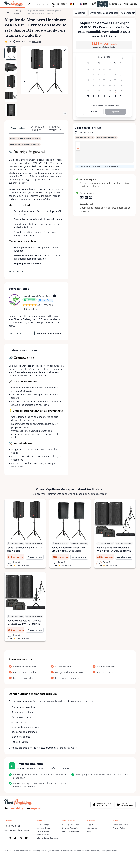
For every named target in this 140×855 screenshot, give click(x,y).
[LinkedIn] (10, 837)
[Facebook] (5, 837)
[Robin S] (14, 300)
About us (91, 825)
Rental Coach (43, 834)
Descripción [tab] (18, 128)
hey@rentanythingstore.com (17, 830)
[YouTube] (26, 837)
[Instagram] (20, 837)
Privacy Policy (119, 828)
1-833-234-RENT (12, 826)
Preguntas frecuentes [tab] (55, 128)
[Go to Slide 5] (11, 109)
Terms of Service (120, 825)
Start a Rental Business (47, 838)
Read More (14, 271)
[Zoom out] (78, 148)
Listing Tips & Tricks (71, 831)
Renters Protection (70, 825)
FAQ (89, 831)
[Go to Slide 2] (11, 67)
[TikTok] (15, 837)
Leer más (13, 333)
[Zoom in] (78, 144)
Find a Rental (43, 825)
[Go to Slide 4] (11, 95)
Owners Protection (70, 828)
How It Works (43, 831)
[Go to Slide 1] (11, 53)
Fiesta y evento (17, 11)
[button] (44, 70)
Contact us (92, 828)
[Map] (104, 152)
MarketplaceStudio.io (109, 851)
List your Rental (44, 828)
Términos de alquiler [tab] (36, 128)
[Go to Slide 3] (11, 81)
